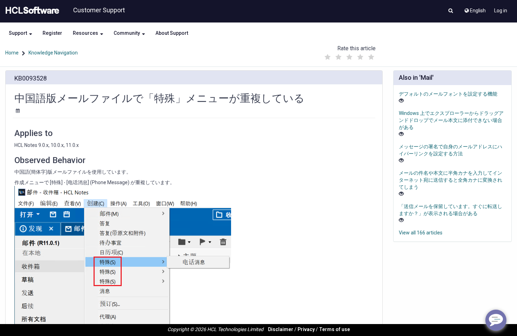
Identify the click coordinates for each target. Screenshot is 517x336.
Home (12, 53)
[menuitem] (474, 9)
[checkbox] (328, 57)
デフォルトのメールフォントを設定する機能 (448, 94)
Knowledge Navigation (53, 53)
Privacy (306, 329)
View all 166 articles (420, 232)
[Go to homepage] (31, 10)
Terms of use (334, 329)
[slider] (350, 55)
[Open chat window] (495, 320)
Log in (500, 10)
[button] (451, 11)
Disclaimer (280, 329)
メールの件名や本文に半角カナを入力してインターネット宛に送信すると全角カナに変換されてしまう (450, 180)
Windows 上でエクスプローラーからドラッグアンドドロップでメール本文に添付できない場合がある (451, 120)
